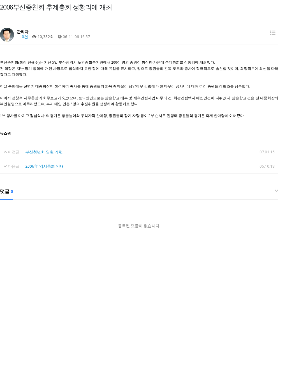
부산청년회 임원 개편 (44, 151)
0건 (24, 36)
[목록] (272, 33)
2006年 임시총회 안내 (44, 166)
